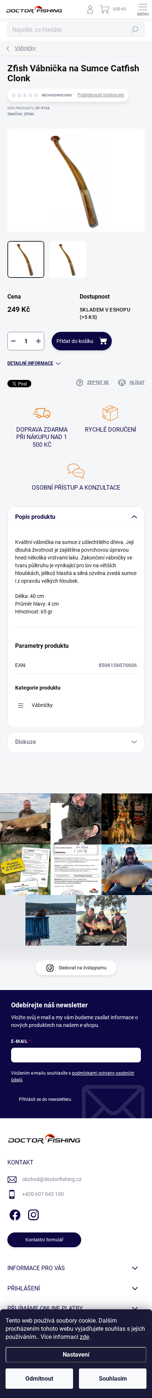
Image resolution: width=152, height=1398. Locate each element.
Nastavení (76, 1354)
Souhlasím (113, 1378)
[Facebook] (13, 1213)
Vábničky (42, 705)
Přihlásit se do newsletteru (45, 1099)
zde (84, 1336)
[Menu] (143, 9)
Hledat (135, 29)
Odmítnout (39, 1378)
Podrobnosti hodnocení (100, 95)
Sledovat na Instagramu (83, 967)
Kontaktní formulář (44, 1239)
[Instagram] (32, 1213)
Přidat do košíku (74, 341)
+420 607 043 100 (43, 1194)
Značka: (20, 114)
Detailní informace (30, 363)
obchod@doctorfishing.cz (52, 1179)
